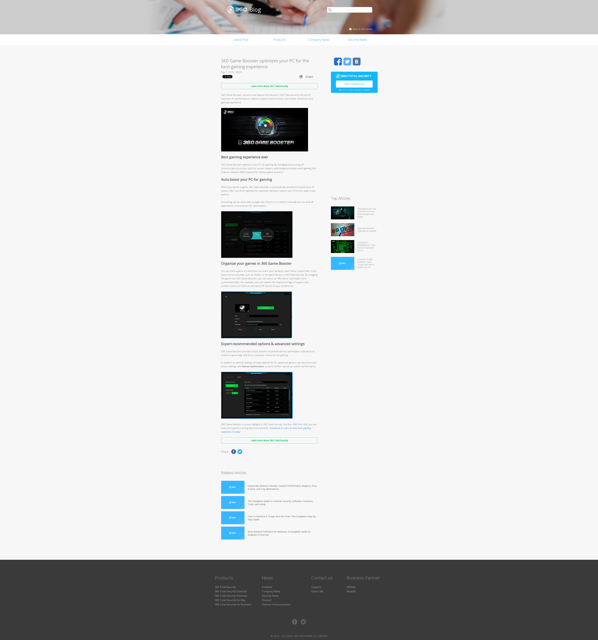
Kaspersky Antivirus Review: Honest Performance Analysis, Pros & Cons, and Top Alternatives (282, 487)
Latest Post (240, 40)
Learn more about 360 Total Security (269, 86)
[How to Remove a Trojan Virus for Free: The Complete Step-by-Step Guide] (232, 517)
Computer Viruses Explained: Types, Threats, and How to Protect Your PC (365, 263)
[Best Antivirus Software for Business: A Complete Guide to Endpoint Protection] (232, 533)
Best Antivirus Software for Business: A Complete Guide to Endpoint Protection (279, 533)
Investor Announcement (276, 604)
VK (357, 61)
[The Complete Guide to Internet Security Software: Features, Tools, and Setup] (232, 502)
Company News (318, 40)
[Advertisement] (354, 146)
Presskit (266, 600)
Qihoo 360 (317, 591)
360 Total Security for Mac (230, 600)
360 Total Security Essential (231, 591)
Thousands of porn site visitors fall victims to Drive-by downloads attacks (366, 213)
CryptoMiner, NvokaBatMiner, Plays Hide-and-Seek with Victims (366, 246)
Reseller (351, 591)
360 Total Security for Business (233, 604)
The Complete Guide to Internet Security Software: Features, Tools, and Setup (280, 502)
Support (316, 587)
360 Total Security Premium (231, 595)
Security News (357, 40)
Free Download (354, 84)
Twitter (347, 61)
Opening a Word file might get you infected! (366, 229)
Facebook (338, 61)
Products (279, 40)
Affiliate (351, 587)
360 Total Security (225, 587)
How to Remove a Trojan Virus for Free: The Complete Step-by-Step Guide (282, 518)
